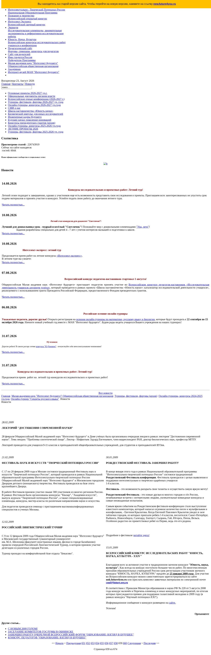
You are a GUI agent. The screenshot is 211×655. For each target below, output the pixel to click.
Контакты (17, 83)
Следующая (134, 643)
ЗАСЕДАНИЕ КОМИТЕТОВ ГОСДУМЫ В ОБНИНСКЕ (40, 631)
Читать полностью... (13, 204)
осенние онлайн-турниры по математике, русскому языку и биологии (115, 319)
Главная (5, 83)
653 (93, 643)
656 (106, 643)
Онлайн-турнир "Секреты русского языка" (35, 399)
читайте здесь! (141, 535)
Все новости (106, 393)
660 (125, 643)
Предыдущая (73, 643)
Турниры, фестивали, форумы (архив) (136, 396)
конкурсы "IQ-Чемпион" (46, 346)
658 (116, 643)
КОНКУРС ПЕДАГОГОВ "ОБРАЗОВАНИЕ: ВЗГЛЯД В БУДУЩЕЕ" (47, 637)
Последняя (150, 643)
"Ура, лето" (142, 226)
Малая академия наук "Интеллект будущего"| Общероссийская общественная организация (62, 396)
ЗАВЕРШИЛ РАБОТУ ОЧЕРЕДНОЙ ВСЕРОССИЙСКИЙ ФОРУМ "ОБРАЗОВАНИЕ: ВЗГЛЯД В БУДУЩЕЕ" (71, 634)
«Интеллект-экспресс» (69, 255)
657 (111, 643)
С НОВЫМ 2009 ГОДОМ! (23, 628)
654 (97, 643)
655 (102, 643)
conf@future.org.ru (117, 582)
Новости (30, 83)
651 (83, 643)
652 (88, 643)
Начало (59, 643)
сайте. (172, 602)
